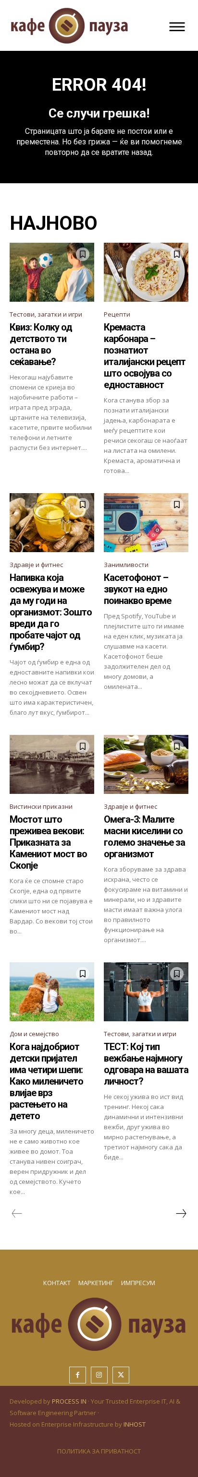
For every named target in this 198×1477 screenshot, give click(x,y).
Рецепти (117, 314)
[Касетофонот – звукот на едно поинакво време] (146, 522)
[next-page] (180, 1213)
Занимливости (126, 564)
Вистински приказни (41, 806)
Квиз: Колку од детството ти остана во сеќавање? (41, 344)
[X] (120, 1375)
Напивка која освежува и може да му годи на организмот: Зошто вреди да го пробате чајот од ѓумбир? (51, 612)
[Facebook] (77, 1375)
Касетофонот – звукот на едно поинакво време (137, 589)
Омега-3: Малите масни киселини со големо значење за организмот (144, 837)
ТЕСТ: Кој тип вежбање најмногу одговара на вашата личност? (146, 1064)
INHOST (135, 1424)
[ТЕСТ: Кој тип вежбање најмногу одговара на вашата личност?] (146, 991)
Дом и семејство (34, 1033)
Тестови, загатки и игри (46, 314)
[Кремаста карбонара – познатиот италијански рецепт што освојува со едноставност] (146, 272)
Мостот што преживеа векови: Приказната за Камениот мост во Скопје (48, 842)
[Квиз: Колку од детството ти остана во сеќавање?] (52, 272)
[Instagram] (99, 1375)
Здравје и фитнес (36, 564)
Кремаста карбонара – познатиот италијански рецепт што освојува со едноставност (145, 355)
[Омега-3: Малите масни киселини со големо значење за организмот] (146, 764)
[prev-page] (17, 1213)
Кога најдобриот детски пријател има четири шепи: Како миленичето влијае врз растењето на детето (46, 1081)
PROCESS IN (70, 1401)
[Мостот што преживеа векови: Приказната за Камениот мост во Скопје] (52, 764)
